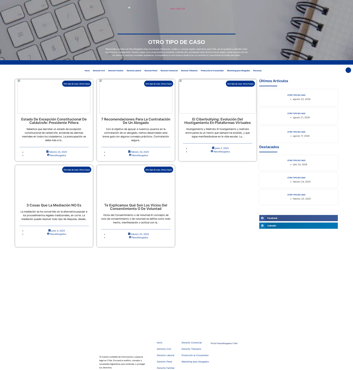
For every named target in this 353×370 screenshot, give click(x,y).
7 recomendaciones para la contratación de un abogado (135, 121)
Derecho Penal (151, 70)
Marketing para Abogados (238, 70)
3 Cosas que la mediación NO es (53, 205)
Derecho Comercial (169, 70)
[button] (348, 70)
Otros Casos (84, 84)
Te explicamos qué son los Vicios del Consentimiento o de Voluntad (135, 207)
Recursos (257, 70)
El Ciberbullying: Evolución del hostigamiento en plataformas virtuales (217, 121)
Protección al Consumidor (212, 70)
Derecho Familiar (115, 70)
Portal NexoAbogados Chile (224, 343)
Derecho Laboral (134, 70)
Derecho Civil (99, 70)
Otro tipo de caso (71, 84)
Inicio (87, 70)
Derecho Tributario (189, 70)
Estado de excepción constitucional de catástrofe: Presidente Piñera (54, 121)
